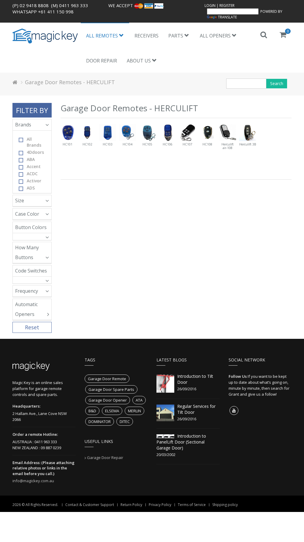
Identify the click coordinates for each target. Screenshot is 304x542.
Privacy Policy (160, 504)
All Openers (216, 35)
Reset (32, 327)
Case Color (27, 214)
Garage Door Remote (107, 378)
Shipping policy (225, 504)
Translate (227, 17)
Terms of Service (192, 504)
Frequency (26, 291)
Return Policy (131, 504)
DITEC (125, 421)
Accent (34, 166)
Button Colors (31, 227)
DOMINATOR (99, 421)
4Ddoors (35, 152)
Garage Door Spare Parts (111, 389)
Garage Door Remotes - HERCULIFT (70, 82)
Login (210, 5)
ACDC (32, 173)
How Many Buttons (27, 252)
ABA (31, 159)
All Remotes (102, 35)
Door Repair (101, 60)
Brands (23, 124)
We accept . (136, 5)
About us (139, 60)
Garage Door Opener (107, 400)
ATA (139, 400)
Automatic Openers (26, 309)
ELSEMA (112, 410)
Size (19, 200)
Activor (34, 181)
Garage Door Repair (105, 457)
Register (227, 5)
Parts (176, 35)
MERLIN (134, 410)
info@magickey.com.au (33, 480)
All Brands (34, 142)
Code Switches (31, 270)
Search (276, 83)
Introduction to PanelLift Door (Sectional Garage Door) (181, 442)
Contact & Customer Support (89, 504)
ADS (31, 188)
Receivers (146, 35)
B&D (92, 410)
